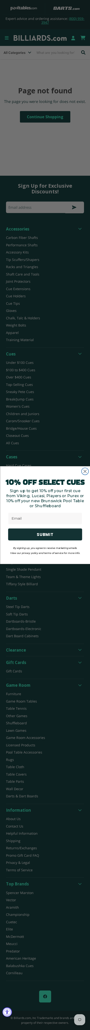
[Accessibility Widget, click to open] (7, 1012)
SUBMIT (45, 534)
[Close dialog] (84, 471)
